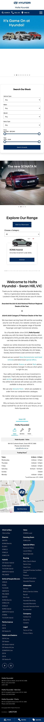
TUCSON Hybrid (7, 569)
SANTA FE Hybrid (8, 572)
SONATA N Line (7, 650)
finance (22, 364)
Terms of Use (27, 630)
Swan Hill (22, 419)
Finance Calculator (29, 578)
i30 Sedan (5, 641)
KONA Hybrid (6, 566)
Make (5, 104)
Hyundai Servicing (29, 600)
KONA (4, 585)
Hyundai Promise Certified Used (32, 571)
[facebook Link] (4, 665)
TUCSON (5, 588)
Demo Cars (27, 564)
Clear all (22, 93)
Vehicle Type (7, 96)
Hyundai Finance (29, 581)
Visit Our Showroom (22, 224)
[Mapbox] (5, 511)
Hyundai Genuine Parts (31, 606)
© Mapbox (40, 511)
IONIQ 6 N (26, 540)
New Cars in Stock (29, 561)
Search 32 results (22, 147)
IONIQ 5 (5, 549)
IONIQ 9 (5, 552)
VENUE (4, 582)
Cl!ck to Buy (6, 533)
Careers (26, 623)
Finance (26, 575)
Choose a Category (11, 230)
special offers (31, 360)
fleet (35, 364)
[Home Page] (22, 3)
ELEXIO (4, 546)
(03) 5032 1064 (24, 446)
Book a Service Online (30, 591)
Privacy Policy (28, 633)
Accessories (27, 609)
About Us (26, 620)
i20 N (4, 625)
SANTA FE (5, 591)
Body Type (7, 121)
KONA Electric (7, 543)
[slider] (5, 134)
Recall (25, 594)
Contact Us (27, 617)
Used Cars (26, 567)
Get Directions (22, 509)
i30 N (4, 628)
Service (25, 588)
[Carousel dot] (14, 75)
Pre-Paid (26, 597)
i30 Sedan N (6, 631)
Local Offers (27, 551)
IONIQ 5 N (5, 555)
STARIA (4, 615)
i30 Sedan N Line (8, 647)
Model (5, 113)
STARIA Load (27, 533)
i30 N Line (5, 638)
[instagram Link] (10, 665)
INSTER (4, 540)
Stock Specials (28, 554)
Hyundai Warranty (29, 603)
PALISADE (5, 574)
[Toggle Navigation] (40, 12)
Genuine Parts (18, 389)
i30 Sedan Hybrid (8, 563)
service (9, 379)
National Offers (28, 548)
